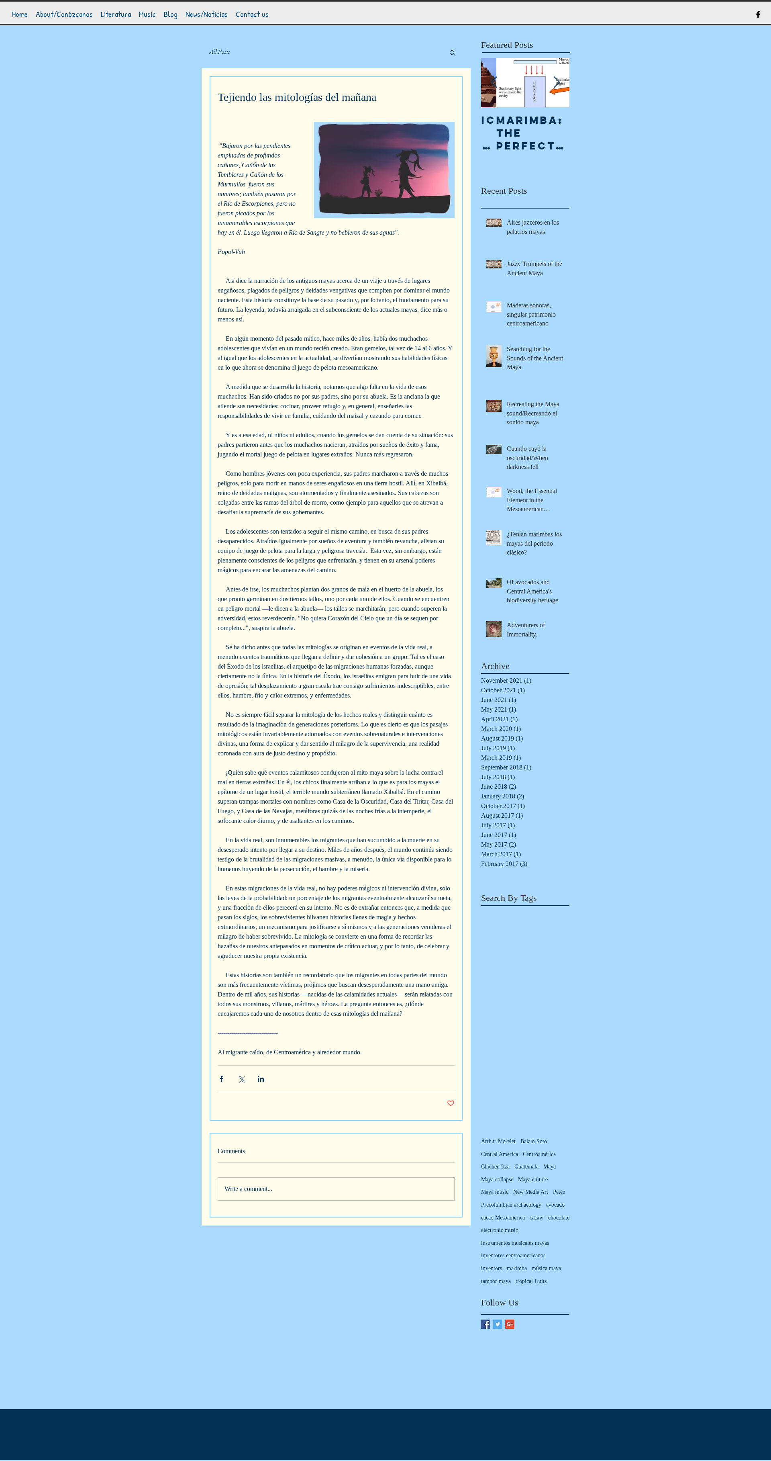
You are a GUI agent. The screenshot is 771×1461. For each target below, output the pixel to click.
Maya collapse (497, 1180)
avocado (555, 1205)
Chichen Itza (495, 1167)
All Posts (220, 52)
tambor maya (496, 1281)
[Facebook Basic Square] (485, 1324)
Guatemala (526, 1167)
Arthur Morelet (498, 1141)
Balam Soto (533, 1141)
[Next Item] (556, 82)
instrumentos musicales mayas (515, 1243)
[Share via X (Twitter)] (241, 1078)
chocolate (558, 1218)
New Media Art (530, 1192)
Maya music (494, 1192)
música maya (546, 1268)
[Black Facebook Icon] (758, 14)
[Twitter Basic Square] (497, 1324)
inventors (491, 1268)
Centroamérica (539, 1154)
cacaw (536, 1218)
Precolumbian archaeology (511, 1205)
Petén (559, 1192)
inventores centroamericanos (513, 1255)
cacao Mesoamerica (503, 1218)
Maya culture (533, 1180)
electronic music (499, 1230)
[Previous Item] (494, 82)
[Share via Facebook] (221, 1078)
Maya (549, 1167)
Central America (499, 1154)
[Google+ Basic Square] (509, 1324)
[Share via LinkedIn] (261, 1078)
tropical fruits (531, 1281)
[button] (452, 52)
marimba (517, 1268)
